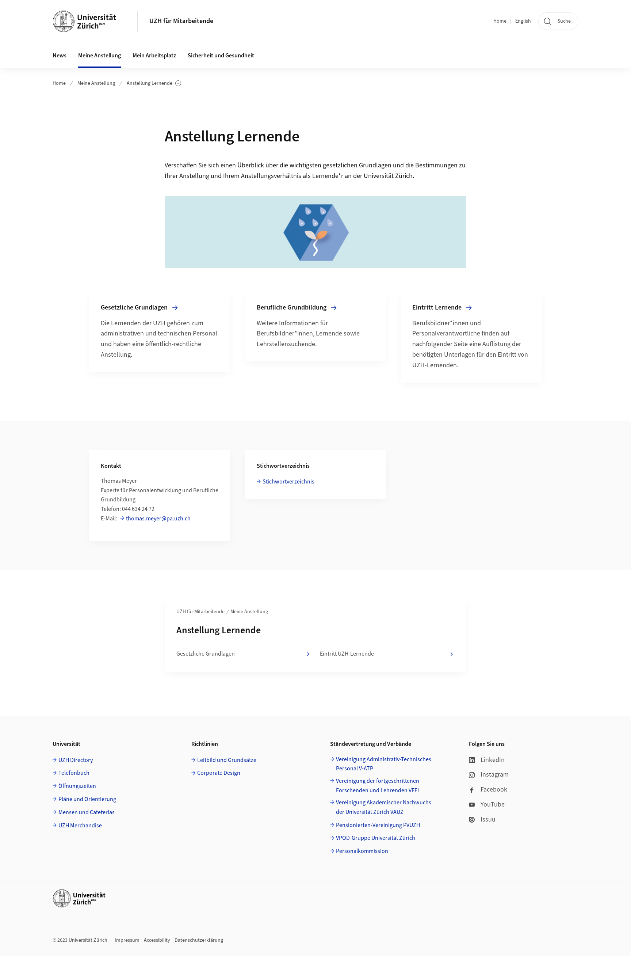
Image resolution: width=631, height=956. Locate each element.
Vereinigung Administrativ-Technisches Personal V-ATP (383, 764)
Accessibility (157, 940)
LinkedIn (493, 760)
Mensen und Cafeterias (86, 812)
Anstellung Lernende (149, 83)
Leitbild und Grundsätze (226, 760)
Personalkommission (362, 851)
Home (499, 21)
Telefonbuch (73, 773)
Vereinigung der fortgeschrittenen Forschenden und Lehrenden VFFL (378, 785)
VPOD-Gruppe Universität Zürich (375, 838)
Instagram (495, 774)
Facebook (494, 789)
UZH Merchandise (80, 826)
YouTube (493, 804)
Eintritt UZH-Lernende (347, 654)
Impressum (127, 940)
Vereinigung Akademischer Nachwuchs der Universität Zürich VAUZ (383, 807)
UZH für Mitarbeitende (181, 21)
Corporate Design (218, 773)
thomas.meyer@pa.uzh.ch (158, 519)
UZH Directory (75, 760)
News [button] (59, 56)
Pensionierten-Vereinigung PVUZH (378, 825)
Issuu (488, 819)
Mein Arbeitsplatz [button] (154, 56)
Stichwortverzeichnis (288, 482)
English (523, 21)
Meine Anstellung (96, 83)
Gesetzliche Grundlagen (205, 654)
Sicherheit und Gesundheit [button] (221, 56)
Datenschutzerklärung (199, 940)
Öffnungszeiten (77, 786)
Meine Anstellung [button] (99, 56)
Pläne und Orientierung (87, 799)
